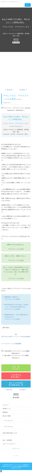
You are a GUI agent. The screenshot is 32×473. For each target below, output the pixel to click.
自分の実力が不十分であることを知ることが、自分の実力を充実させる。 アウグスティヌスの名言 (16, 307)
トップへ (16, 455)
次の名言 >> (23, 89)
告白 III (16, 336)
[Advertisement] (16, 69)
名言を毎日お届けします (10, 433)
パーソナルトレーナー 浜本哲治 (19, 464)
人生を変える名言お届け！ (16, 376)
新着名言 (5, 412)
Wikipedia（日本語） (9, 134)
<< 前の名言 (9, 89)
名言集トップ (6, 408)
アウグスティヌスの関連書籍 (12, 343)
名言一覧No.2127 (15, 368)
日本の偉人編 (8, 420)
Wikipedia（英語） (23, 134)
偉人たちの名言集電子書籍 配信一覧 (16, 384)
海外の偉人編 (8, 426)
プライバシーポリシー (9, 444)
